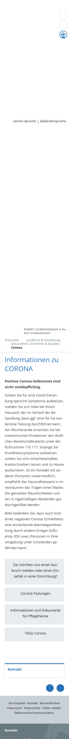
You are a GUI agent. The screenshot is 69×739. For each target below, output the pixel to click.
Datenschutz (32, 708)
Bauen (8, 7)
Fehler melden (51, 708)
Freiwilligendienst (17, 100)
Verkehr (9, 12)
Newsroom (9, 105)
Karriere (6, 86)
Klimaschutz (12, 51)
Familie (22, 12)
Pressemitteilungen (18, 110)
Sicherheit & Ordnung (20, 17)
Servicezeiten (17, 703)
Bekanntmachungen (19, 56)
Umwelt (28, 22)
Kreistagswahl (14, 81)
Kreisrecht (59, 76)
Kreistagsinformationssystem (26, 76)
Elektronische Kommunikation (34, 713)
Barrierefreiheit (50, 703)
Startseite (12, 340)
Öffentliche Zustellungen (23, 115)
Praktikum (45, 95)
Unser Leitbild (43, 100)
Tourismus (32, 51)
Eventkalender (41, 91)
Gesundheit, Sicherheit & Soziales (30, 42)
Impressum (14, 708)
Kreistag (6, 71)
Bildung (9, 46)
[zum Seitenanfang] (60, 688)
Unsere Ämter (11, 27)
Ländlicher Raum (53, 46)
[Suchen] (63, 25)
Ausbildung (12, 95)
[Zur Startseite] (13, 134)
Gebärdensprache (53, 121)
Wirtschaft (47, 17)
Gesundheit (12, 22)
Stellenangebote (16, 91)
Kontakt (33, 703)
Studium (29, 95)
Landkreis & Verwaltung (19, 32)
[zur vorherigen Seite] (50, 688)
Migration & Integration (48, 12)
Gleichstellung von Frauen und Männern (35, 61)
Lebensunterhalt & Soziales (36, 7)
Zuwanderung (27, 46)
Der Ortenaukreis (16, 37)
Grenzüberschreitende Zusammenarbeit (35, 66)
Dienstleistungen (13, 2)
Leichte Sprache (24, 121)
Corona (16, 347)
